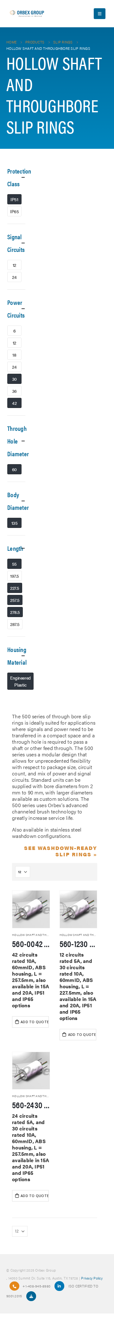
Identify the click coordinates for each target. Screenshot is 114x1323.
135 (14, 523)
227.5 (14, 588)
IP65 (14, 211)
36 (14, 391)
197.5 (14, 576)
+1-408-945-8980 (36, 1285)
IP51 (14, 199)
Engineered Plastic (20, 681)
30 (14, 379)
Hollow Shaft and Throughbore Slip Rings (46, 935)
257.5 (15, 600)
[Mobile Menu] (99, 13)
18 (14, 355)
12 (14, 265)
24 (14, 277)
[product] (31, 909)
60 (14, 469)
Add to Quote (35, 1022)
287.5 (15, 624)
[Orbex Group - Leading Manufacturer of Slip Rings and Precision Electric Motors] (27, 14)
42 (14, 403)
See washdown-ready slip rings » (60, 851)
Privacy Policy (92, 1277)
